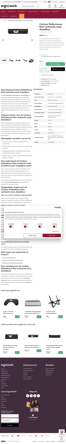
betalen (45, 85)
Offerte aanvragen (58, 69)
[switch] (26, 227)
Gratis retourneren (27, 368)
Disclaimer (34, 441)
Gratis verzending (27, 376)
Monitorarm (55, 11)
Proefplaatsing (49, 372)
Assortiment (4, 401)
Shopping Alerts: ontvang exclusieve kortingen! (7, 411)
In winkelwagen (56, 64)
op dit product (49, 83)
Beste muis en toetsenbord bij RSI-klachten (12, 260)
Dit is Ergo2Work (5, 395)
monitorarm (28, 282)
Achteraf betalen (27, 379)
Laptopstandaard (45, 11)
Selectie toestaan (33, 235)
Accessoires (4, 16)
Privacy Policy (41, 441)
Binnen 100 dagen (30, 1)
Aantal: (41, 61)
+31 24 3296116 (50, 81)
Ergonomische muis (33, 11)
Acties (21, 16)
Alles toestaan (52, 235)
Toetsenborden (21, 11)
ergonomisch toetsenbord (11, 182)
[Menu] (64, 430)
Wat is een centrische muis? (9, 257)
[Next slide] (31, 40)
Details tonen (56, 231)
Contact (25, 372)
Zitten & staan (11, 11)
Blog (2, 403)
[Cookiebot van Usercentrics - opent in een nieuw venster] (55, 208)
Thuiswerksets (13, 16)
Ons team (3, 405)
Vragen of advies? (8, 1)
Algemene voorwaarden (50, 441)
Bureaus (3, 11)
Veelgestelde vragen (28, 370)
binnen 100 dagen (49, 79)
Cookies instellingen (61, 441)
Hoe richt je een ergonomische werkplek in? (12, 263)
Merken (3, 381)
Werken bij (3, 407)
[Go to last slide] (3, 40)
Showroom (3, 399)
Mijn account (49, 374)
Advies (2, 397)
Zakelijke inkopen (50, 370)
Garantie (25, 374)
